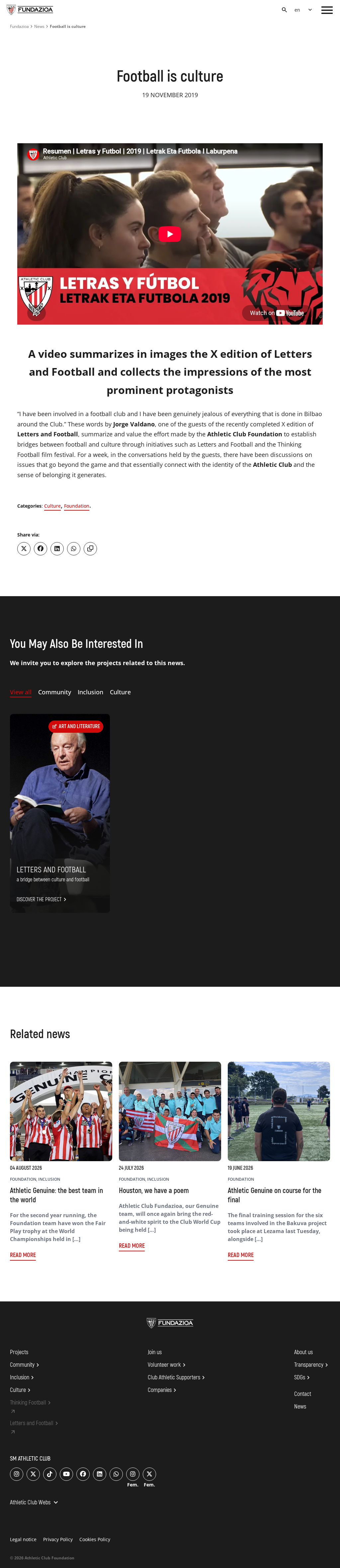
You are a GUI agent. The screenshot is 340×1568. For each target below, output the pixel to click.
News (39, 26)
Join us (155, 1352)
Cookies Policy (94, 1539)
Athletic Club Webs (35, 1503)
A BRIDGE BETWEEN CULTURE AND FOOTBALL (53, 879)
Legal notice (23, 1539)
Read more (23, 1255)
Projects (19, 1352)
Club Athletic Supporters (177, 1378)
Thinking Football (31, 1403)
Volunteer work (168, 1365)
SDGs (303, 1378)
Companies (163, 1390)
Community (25, 1365)
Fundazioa (19, 26)
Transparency (312, 1365)
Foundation (76, 506)
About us (303, 1352)
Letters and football (51, 870)
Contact (302, 1394)
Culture (52, 506)
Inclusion (23, 1378)
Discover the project (42, 899)
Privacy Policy (58, 1539)
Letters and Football (35, 1423)
